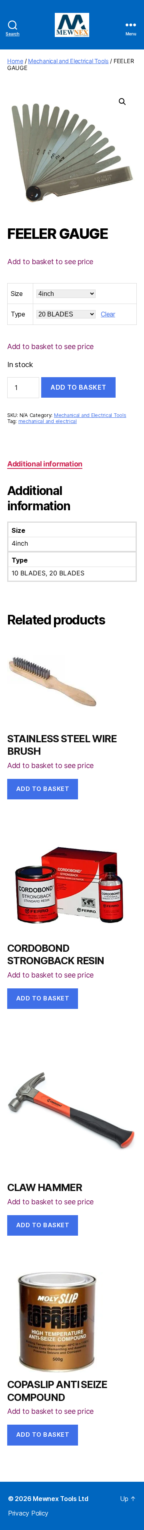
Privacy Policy (28, 1513)
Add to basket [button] (43, 789)
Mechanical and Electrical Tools (68, 61)
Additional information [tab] (44, 464)
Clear (108, 314)
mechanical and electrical (47, 421)
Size (17, 294)
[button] (122, 101)
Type (18, 314)
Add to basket (78, 387)
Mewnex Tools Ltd (60, 1499)
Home (15, 61)
